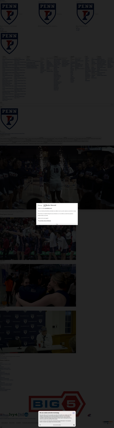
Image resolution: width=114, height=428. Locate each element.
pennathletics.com (48, 208)
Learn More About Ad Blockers (45, 220)
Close (57, 224)
